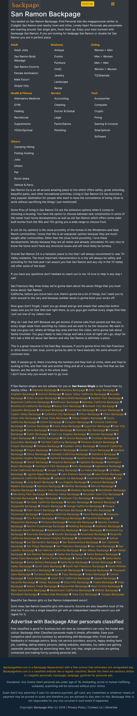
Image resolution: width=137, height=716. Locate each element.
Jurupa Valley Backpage (62, 470)
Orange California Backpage (84, 506)
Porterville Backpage (81, 522)
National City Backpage (76, 498)
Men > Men (101, 62)
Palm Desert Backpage (41, 510)
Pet (16, 172)
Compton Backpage (77, 422)
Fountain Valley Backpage (79, 446)
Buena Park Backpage (68, 406)
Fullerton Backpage (64, 450)
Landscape (61, 81)
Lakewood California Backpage (30, 478)
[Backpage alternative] (25, 4)
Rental (58, 88)
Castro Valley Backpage (26, 414)
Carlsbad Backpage (51, 410)
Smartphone (102, 130)
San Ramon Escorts (26, 66)
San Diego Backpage (40, 546)
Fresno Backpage (37, 450)
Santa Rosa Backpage (74, 562)
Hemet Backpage (37, 462)
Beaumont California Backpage (30, 402)
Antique (59, 50)
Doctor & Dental (64, 111)
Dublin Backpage (37, 434)
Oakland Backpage (104, 502)
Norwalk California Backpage (45, 502)
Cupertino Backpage (97, 426)
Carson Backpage (109, 410)
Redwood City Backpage (63, 530)
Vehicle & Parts (23, 185)
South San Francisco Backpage (85, 566)
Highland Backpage (91, 462)
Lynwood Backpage (102, 482)
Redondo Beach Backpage (27, 530)
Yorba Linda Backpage (54, 594)
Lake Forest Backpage (109, 474)
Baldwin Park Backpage (106, 398)
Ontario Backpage (52, 506)
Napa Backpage (48, 498)
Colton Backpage (50, 422)
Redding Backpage (80, 526)
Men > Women (103, 56)
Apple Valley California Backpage (85, 394)
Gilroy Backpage (37, 454)
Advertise (111, 707)
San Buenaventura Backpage (80, 542)
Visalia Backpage (103, 582)
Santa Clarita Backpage (57, 558)
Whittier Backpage (106, 590)
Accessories (102, 98)
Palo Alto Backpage (99, 510)
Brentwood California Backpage (31, 406)
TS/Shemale (101, 75)
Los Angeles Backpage (72, 482)
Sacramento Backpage (92, 538)
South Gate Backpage (48, 566)
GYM (17, 104)
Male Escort (21, 79)
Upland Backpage (105, 578)
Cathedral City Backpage (60, 414)
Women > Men (103, 50)
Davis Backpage (37, 430)
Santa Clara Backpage (25, 558)
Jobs (17, 159)
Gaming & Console (106, 123)
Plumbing (60, 130)
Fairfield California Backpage (59, 442)
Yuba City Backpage (85, 594)
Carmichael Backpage (81, 410)
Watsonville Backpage (74, 586)
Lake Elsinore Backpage (76, 474)
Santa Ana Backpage (70, 554)
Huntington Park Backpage (52, 466)
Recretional (21, 117)
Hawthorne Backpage (90, 458)
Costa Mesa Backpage (66, 426)
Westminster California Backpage (71, 590)
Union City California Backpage (70, 578)
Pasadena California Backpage (60, 514)
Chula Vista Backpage (55, 418)
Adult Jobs (21, 50)
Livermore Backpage (100, 478)
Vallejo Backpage (49, 582)
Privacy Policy (77, 707)
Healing (19, 111)
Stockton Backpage (39, 570)
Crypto (98, 111)
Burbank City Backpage (100, 406)
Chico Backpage (89, 414)
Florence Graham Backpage (98, 442)
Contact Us (95, 707)
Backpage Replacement (49, 667)
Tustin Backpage (37, 578)
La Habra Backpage (93, 470)
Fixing (98, 117)
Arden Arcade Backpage (42, 398)
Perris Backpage (93, 514)
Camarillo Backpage (23, 410)
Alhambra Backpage (72, 390)
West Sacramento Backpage (28, 590)
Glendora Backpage (103, 454)
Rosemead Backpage (93, 534)
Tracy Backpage (71, 574)
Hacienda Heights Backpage (29, 458)
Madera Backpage (22, 486)
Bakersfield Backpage (74, 398)
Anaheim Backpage (23, 394)
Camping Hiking (24, 146)
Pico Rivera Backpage (40, 518)
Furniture (59, 62)
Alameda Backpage (44, 390)
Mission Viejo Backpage (52, 490)
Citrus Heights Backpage (87, 418)
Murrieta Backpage (23, 498)
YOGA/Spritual (23, 130)
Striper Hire (21, 85)
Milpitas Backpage (22, 490)
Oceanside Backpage (24, 506)
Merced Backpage (102, 486)
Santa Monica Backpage (42, 562)
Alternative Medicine (27, 98)
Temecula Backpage (96, 570)
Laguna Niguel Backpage (42, 474)
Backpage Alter (43, 707)
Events (58, 56)
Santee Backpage (102, 562)
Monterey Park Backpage (29, 494)
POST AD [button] (88, 4)
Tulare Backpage (95, 574)
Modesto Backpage (83, 490)
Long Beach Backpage (41, 482)
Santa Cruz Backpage (88, 558)
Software (100, 136)
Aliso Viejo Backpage (101, 390)
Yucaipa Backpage (112, 594)
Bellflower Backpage (66, 402)
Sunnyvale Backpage (68, 570)
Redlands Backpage (107, 526)
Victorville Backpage (76, 582)
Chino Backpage (113, 414)
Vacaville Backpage (23, 582)
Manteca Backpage (49, 486)
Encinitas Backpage (103, 438)
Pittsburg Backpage (69, 518)
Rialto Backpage (92, 530)
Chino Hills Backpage (24, 418)
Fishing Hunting (24, 153)
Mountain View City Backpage (102, 494)
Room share (21, 178)
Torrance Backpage (46, 574)
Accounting (61, 98)
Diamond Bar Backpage (90, 430)
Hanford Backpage (62, 458)
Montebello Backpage (112, 490)
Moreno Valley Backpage (64, 494)
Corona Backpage (38, 426)
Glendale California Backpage (69, 454)
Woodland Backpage (24, 594)
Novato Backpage (78, 502)
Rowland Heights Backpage (57, 538)
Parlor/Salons (62, 123)
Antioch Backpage (49, 394)
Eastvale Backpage (101, 434)
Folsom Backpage (22, 446)
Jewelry (59, 75)
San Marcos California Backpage (58, 550)
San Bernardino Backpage (43, 542)
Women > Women (105, 69)
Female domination (26, 73)
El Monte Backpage (47, 438)
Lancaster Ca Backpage (69, 478)
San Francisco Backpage (71, 546)
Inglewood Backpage (108, 466)
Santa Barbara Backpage (102, 554)
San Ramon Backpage (40, 554)
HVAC (58, 69)
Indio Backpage (82, 466)
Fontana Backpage (48, 446)
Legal (57, 117)
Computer (100, 104)
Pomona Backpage (53, 522)
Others (18, 165)
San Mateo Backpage (95, 550)
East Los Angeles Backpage (68, 434)
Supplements (22, 123)
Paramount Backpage (24, 514)
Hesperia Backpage (63, 462)
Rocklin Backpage (66, 534)
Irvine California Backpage (27, 470)
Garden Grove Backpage (94, 450)
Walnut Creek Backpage (42, 586)
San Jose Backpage (102, 546)
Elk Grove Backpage (75, 438)
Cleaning (59, 104)
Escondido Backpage (24, 442)
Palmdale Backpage (71, 510)
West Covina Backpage (105, 586)
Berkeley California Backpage (100, 402)
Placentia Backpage (97, 518)
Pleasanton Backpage (24, 522)
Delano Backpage (61, 430)
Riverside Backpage (39, 534)
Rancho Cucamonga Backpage (46, 526)
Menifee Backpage (76, 486)
